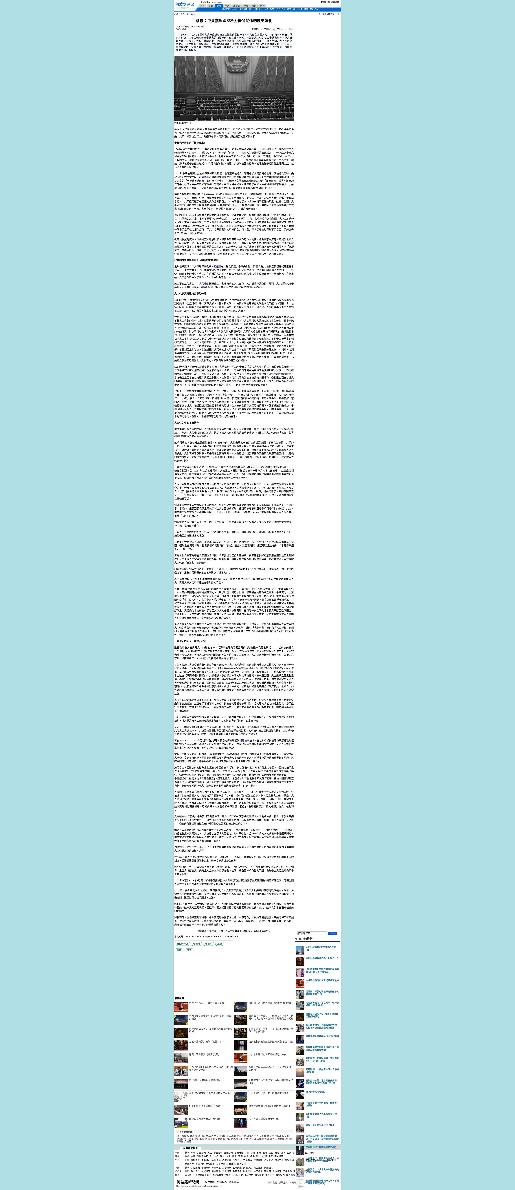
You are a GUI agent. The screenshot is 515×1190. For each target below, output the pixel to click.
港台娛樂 (226, 1168)
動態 (261, 9)
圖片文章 (241, 1164)
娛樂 (246, 6)
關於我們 (272, 1182)
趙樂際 (248, 904)
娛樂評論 (247, 1168)
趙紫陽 (281, 1139)
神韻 (197, 1136)
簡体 (324, 2)
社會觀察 (216, 1171)
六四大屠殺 (260, 1136)
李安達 (213, 931)
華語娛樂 (205, 1168)
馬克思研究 (237, 1175)
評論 (219, 6)
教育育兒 (268, 1160)
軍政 (193, 1153)
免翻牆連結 (333, 2)
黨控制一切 (182, 944)
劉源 (221, 307)
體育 (283, 1153)
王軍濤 (178, 310)
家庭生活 (216, 1160)
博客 (262, 6)
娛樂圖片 (268, 1168)
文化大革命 (210, 250)
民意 (306, 9)
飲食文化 (195, 1171)
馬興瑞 (209, 1136)
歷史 (219, 944)
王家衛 (180, 1141)
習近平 (190, 133)
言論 (234, 9)
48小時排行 (305, 938)
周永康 (289, 1139)
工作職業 (258, 1160)
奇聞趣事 (258, 1171)
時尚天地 (247, 1171)
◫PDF (338, 14)
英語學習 (199, 1164)
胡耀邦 (217, 266)
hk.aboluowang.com (211, 2)
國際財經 (238, 1153)
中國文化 (279, 1160)
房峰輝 (260, 1139)
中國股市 (181, 1139)
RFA (189, 950)
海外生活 (237, 1160)
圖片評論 (278, 1156)
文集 (266, 9)
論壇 (254, 6)
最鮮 (187, 1171)
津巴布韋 (243, 1139)
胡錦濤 (282, 374)
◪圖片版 (331, 14)
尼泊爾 (187, 1141)
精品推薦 (258, 1168)
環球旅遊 (287, 1171)
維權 (277, 1153)
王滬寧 (190, 1139)
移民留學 (237, 1171)
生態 (289, 1153)
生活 (227, 6)
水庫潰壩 (231, 1136)
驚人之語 (253, 9)
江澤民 (272, 374)
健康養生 (195, 1160)
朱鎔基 (185, 1136)
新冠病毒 (244, 740)
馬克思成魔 (220, 1136)
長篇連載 (231, 1164)
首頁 (202, 6)
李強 (196, 1139)
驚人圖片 (189, 1175)
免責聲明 (294, 1182)
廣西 (192, 1136)
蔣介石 (226, 1139)
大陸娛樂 (195, 1168)
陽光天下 (269, 1175)
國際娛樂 (237, 1168)
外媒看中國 (242, 9)
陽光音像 (290, 1175)
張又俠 (270, 1136)
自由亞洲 (229, 931)
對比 (295, 9)
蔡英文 (273, 1139)
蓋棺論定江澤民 (203, 1175)
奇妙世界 (276, 1171)
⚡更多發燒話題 (184, 1132)
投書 (289, 9)
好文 (283, 9)
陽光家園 (280, 1175)
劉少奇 (218, 226)
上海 (263, 391)
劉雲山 (252, 1139)
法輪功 (278, 1136)
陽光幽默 (259, 1175)
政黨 (272, 9)
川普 (203, 1136)
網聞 (253, 1153)
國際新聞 (228, 1153)
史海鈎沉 (205, 1160)
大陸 (209, 1153)
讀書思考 (189, 1164)
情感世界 (205, 1171)
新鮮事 (236, 6)
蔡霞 (184, 29)
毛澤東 (190, 152)
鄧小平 (233, 270)
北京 (189, 303)
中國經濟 (249, 1136)
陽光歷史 (248, 1175)
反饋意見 (283, 1182)
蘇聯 (204, 177)
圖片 (314, 9)
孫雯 (210, 1139)
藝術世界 (289, 1160)
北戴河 (234, 1139)
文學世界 (220, 1164)
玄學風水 (247, 1160)
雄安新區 (217, 1139)
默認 (291, 29)
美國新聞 (201, 1153)
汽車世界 (226, 1171)
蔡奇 (266, 1139)
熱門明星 (216, 1168)
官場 (265, 1153)
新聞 (211, 6)
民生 (271, 1153)
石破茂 (203, 1139)
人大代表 (202, 283)
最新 (226, 9)
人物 (247, 1153)
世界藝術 (210, 1164)
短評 (278, 9)
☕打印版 (322, 14)
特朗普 (285, 1136)
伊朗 (178, 1136)
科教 (259, 1153)
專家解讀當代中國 (221, 1175)
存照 (300, 9)
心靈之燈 (226, 1160)
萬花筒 (267, 1171)
